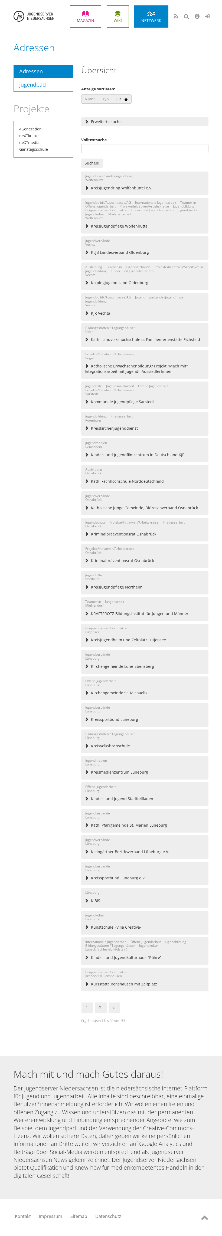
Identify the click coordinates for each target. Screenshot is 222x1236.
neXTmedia (29, 142)
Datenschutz (108, 1216)
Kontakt (23, 1216)
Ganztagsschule (33, 149)
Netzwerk (151, 20)
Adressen (31, 71)
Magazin (85, 20)
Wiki (118, 20)
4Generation (30, 129)
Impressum (50, 1216)
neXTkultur (29, 135)
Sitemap (78, 1216)
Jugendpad (32, 84)
